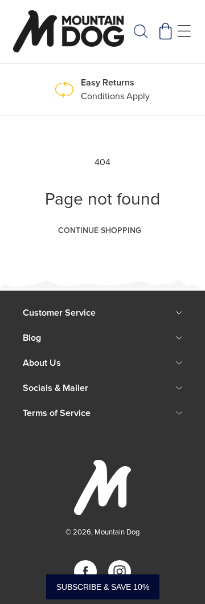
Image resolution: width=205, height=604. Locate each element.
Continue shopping (99, 230)
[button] (140, 31)
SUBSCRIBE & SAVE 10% (102, 586)
